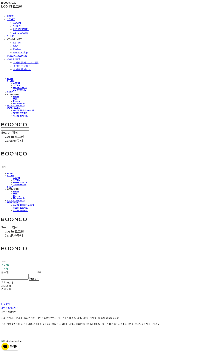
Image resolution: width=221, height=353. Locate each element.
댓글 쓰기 (34, 278)
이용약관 (5, 304)
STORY (11, 19)
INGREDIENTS (21, 29)
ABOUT (17, 22)
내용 (39, 272)
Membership (20, 52)
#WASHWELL (14, 59)
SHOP (10, 36)
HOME (10, 16)
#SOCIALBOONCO (17, 55)
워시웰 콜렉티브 (22, 69)
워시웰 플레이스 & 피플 (25, 62)
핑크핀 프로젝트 (22, 66)
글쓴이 (4, 272)
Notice (17, 42)
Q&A (15, 46)
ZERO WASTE (20, 32)
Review (17, 49)
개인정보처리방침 (10, 307)
